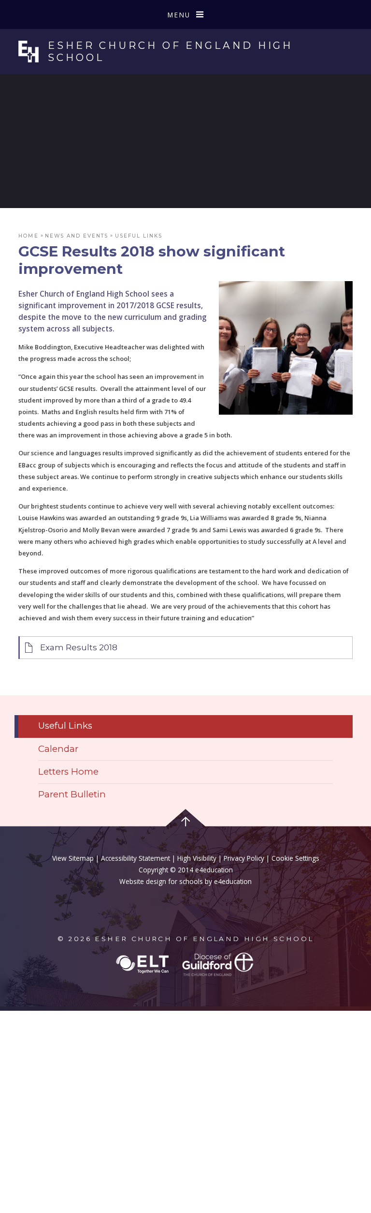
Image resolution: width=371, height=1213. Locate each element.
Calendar (58, 748)
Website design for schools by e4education (185, 881)
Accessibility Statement (135, 858)
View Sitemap (73, 858)
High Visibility (196, 858)
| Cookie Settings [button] (291, 858)
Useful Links (138, 236)
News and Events (77, 236)
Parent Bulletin (72, 794)
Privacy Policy (244, 858)
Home (28, 236)
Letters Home (68, 771)
